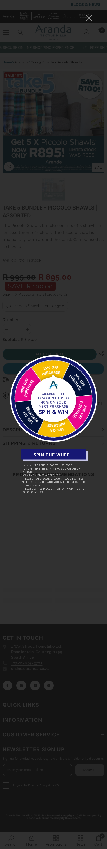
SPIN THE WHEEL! (54, 454)
